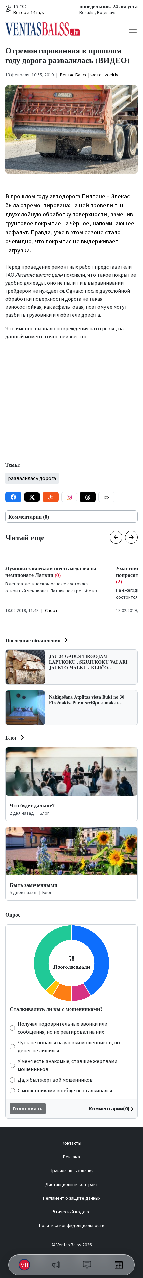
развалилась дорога (32, 478)
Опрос (12, 914)
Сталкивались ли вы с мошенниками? (56, 1009)
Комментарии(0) (109, 1108)
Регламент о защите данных (71, 1198)
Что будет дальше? (32, 805)
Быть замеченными (33, 885)
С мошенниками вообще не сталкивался (65, 1090)
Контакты (71, 1143)
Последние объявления (33, 640)
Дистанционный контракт (71, 1184)
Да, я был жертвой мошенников (55, 1080)
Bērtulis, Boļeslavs (98, 12)
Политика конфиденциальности (71, 1225)
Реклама (71, 1157)
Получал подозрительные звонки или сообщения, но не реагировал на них (62, 1028)
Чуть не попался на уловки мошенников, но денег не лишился (69, 1046)
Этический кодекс (71, 1212)
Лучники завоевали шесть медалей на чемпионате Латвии (50, 571)
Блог (11, 737)
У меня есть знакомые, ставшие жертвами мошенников (67, 1065)
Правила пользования (72, 1170)
